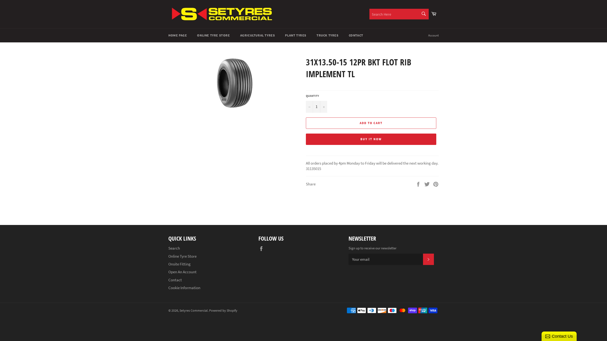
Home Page (177, 35)
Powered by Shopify (223, 311)
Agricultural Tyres (257, 35)
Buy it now (371, 139)
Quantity (312, 96)
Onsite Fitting (179, 264)
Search (174, 248)
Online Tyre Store (213, 35)
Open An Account (182, 271)
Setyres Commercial (193, 311)
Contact (356, 35)
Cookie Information (184, 287)
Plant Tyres (295, 35)
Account (433, 35)
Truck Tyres (328, 35)
